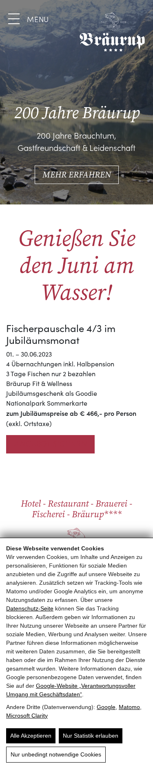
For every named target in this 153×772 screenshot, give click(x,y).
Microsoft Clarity (27, 715)
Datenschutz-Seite (29, 608)
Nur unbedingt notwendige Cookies (56, 754)
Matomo (129, 707)
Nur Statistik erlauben (90, 735)
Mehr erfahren (76, 174)
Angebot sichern (50, 443)
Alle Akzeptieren (30, 735)
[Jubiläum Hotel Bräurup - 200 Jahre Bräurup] (112, 32)
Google (106, 707)
